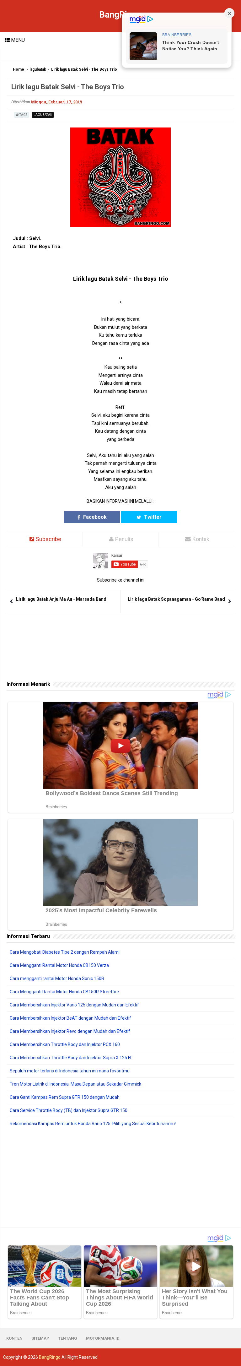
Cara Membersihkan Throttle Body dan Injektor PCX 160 (65, 1044)
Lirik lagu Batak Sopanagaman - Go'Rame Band (176, 599)
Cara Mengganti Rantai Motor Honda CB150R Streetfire (64, 991)
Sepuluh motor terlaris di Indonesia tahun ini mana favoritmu (70, 1070)
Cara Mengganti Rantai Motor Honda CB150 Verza (59, 965)
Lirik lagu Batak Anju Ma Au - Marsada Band (61, 599)
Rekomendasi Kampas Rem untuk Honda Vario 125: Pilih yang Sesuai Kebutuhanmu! (93, 1123)
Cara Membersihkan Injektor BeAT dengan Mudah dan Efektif (70, 1018)
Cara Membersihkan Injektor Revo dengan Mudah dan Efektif (70, 1031)
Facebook (94, 517)
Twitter (152, 517)
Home (18, 69)
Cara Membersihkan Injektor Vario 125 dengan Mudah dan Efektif (74, 1004)
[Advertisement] (120, 1177)
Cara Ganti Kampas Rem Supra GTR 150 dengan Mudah (65, 1097)
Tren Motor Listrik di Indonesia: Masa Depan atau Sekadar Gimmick (75, 1084)
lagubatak (37, 69)
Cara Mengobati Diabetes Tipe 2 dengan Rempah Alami (65, 952)
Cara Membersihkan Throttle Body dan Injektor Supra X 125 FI (70, 1057)
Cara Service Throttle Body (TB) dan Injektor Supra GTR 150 (68, 1110)
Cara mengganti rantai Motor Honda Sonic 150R (57, 978)
